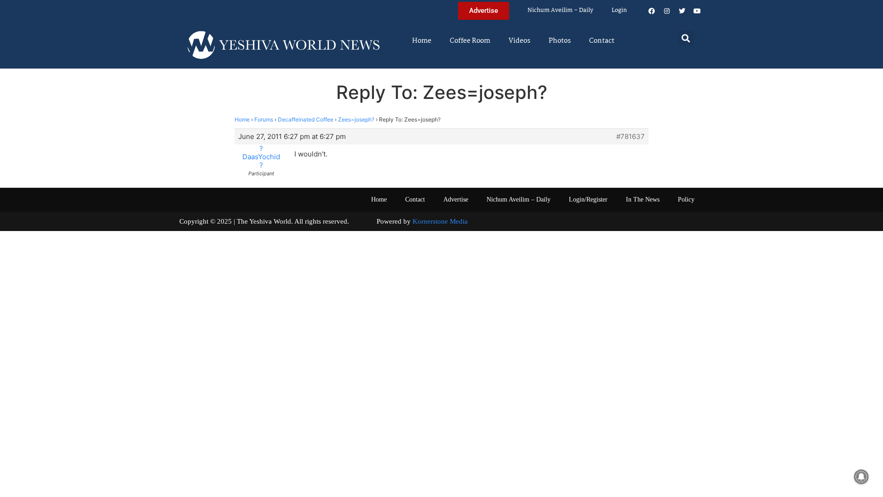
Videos (519, 40)
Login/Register (588, 199)
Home (421, 40)
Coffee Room (470, 40)
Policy (686, 199)
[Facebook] (651, 11)
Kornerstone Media (440, 221)
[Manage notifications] (861, 476)
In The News (642, 199)
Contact (601, 40)
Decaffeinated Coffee (305, 119)
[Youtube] (697, 11)
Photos (560, 40)
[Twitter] (682, 11)
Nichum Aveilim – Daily (560, 10)
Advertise (455, 199)
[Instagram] (666, 11)
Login (619, 10)
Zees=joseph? (356, 119)
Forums (263, 119)
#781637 (630, 137)
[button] (686, 38)
